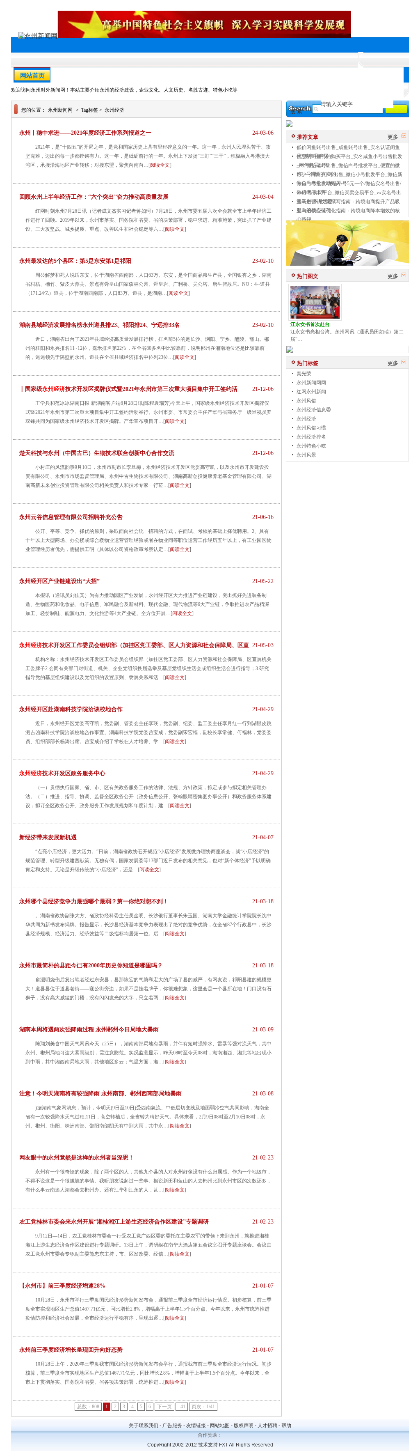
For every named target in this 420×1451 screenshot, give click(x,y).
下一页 (164, 1407)
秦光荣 (304, 374)
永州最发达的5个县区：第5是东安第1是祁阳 (75, 261)
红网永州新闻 (311, 392)
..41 (181, 1407)
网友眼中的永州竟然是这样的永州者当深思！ (76, 1158)
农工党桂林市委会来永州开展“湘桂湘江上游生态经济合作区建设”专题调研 (114, 1222)
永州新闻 (69, 75)
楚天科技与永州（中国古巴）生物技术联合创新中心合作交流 (96, 453)
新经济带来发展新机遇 (48, 837)
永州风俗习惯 (311, 428)
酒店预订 (290, 75)
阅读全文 (160, 165)
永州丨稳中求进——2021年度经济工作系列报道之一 (85, 133)
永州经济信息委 (314, 410)
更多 (393, 137)
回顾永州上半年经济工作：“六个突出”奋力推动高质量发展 (94, 197)
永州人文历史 (217, 75)
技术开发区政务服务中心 (62, 773)
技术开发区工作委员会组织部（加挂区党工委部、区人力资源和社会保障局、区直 (134, 645)
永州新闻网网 (311, 383)
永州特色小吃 (311, 446)
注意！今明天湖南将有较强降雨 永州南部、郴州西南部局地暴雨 (100, 1094)
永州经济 (106, 75)
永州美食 (143, 75)
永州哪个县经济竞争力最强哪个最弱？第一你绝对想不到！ (94, 901)
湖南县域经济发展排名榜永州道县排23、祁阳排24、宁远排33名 (99, 325)
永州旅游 (254, 75)
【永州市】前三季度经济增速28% (62, 1286)
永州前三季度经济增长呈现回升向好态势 (71, 1350)
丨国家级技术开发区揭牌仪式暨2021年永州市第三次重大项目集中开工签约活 (128, 389)
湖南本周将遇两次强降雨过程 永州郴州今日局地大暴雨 (89, 1029)
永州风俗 (180, 75)
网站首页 (32, 75)
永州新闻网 (60, 110)
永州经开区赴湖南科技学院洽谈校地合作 (71, 709)
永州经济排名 (311, 437)
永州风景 (306, 455)
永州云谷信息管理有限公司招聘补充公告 (71, 517)
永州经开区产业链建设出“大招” (59, 581)
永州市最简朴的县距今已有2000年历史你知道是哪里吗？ (91, 965)
